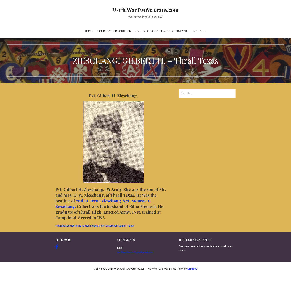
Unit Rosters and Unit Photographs (161, 31)
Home (89, 31)
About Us (199, 31)
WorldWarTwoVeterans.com (145, 9)
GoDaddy (192, 268)
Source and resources (114, 31)
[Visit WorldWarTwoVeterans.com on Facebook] (56, 247)
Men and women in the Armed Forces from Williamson (94, 225)
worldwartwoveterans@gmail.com (135, 251)
